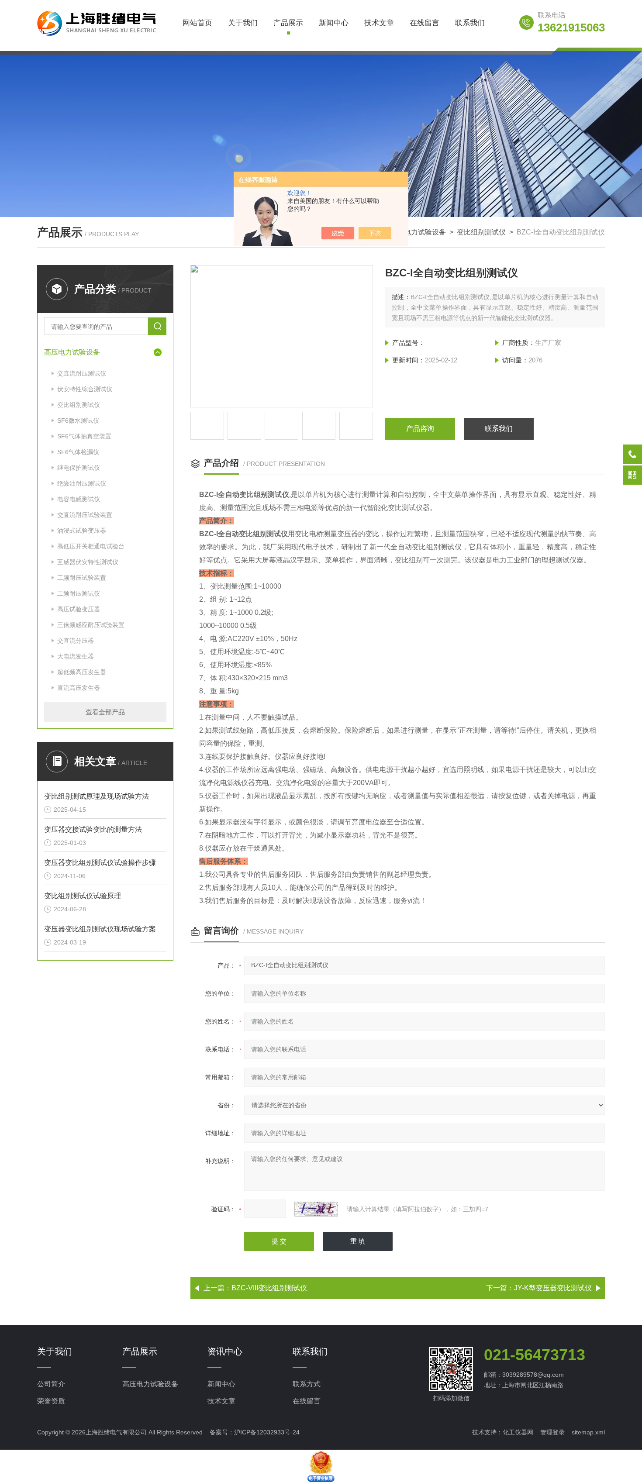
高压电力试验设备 (418, 232)
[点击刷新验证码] (316, 1209)
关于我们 (243, 23)
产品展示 (288, 23)
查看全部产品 (105, 712)
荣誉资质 (51, 1401)
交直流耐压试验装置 (84, 514)
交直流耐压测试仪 (81, 373)
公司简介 (51, 1384)
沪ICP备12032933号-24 (267, 1432)
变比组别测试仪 (481, 232)
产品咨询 (420, 428)
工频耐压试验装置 (81, 577)
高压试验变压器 (78, 609)
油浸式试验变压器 (81, 530)
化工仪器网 (518, 1432)
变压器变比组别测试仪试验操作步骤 (100, 862)
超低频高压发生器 (81, 672)
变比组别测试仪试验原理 (82, 896)
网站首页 (197, 23)
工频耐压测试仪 (78, 593)
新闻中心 (334, 23)
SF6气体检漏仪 (78, 451)
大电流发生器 (75, 656)
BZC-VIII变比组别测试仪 (269, 1288)
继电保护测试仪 (78, 467)
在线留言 (424, 23)
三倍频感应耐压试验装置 (90, 624)
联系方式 (307, 1384)
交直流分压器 (75, 640)
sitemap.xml (588, 1432)
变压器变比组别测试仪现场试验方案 (100, 929)
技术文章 (379, 23)
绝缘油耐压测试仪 (81, 483)
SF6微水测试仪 (78, 420)
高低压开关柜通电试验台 (90, 546)
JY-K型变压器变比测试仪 (553, 1288)
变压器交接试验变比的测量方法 (93, 829)
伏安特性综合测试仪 (84, 389)
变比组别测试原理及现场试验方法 (96, 796)
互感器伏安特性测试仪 (87, 561)
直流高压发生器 (78, 687)
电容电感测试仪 (78, 499)
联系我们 (470, 23)
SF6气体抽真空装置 (84, 436)
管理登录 (552, 1432)
